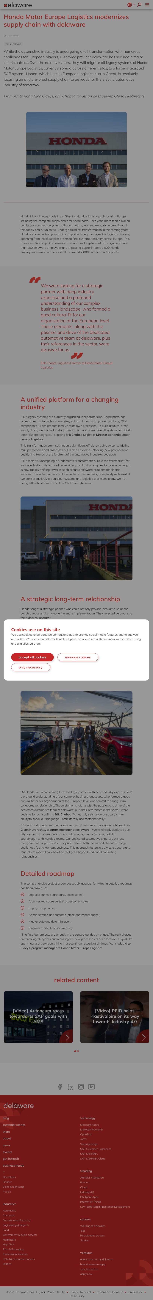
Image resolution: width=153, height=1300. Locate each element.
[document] (76, 650)
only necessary (31, 667)
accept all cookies (32, 657)
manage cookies (78, 657)
